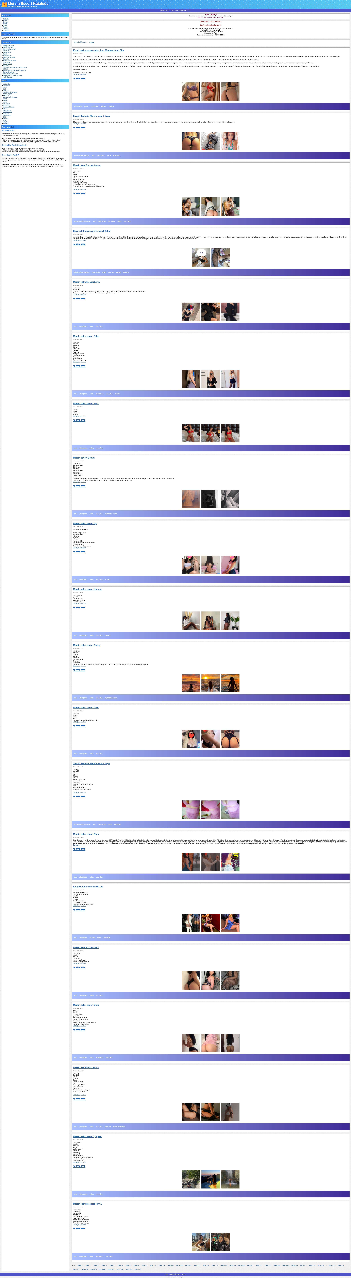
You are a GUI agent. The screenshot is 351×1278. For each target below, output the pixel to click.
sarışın (5, 100)
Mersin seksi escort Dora (86, 834)
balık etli (6, 113)
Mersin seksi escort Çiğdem (87, 1136)
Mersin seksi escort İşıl (85, 523)
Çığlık (5, 54)
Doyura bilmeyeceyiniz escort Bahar (92, 231)
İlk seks (5, 69)
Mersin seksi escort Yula (86, 403)
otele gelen (6, 84)
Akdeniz (6, 19)
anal (4, 120)
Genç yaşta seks (8, 46)
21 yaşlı (5, 123)
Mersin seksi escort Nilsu (86, 336)
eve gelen (6, 85)
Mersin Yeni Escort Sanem (87, 165)
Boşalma (6, 65)
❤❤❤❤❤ (79, 78)
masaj (5, 98)
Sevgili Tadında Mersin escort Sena (91, 116)
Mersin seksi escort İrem (86, 707)
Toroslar (5, 28)
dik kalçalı (6, 103)
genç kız (6, 90)
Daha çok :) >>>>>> (79, 74)
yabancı (5, 118)
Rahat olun (6, 50)
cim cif (5, 108)
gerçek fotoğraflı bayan (10, 97)
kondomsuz (7, 115)
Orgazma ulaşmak (9, 57)
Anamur (5, 20)
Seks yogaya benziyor (10, 74)
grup (4, 117)
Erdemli (5, 22)
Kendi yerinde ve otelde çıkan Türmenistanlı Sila (98, 50)
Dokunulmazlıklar (9, 72)
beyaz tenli (6, 105)
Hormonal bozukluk (9, 49)
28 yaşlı (92, 937)
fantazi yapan (7, 94)
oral (4, 89)
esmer (5, 102)
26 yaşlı (5, 122)
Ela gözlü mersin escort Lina (88, 886)
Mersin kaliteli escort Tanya (87, 1204)
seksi (5, 87)
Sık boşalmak (7, 64)
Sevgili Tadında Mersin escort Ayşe (91, 763)
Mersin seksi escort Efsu (86, 1005)
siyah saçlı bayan (8, 107)
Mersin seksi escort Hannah (87, 589)
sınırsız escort (7, 112)
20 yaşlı (107, 635)
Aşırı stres (6, 62)
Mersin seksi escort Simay (86, 645)
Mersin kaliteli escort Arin (86, 282)
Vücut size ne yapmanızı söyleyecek (15, 67)
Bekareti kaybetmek (9, 60)
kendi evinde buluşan (10, 92)
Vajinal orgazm (8, 77)
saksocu (6, 95)
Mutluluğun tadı (8, 47)
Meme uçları (7, 52)
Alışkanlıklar (7, 55)
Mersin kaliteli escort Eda (86, 1067)
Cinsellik (6, 59)
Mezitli (5, 24)
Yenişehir (6, 30)
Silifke (5, 25)
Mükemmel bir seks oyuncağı (12, 75)
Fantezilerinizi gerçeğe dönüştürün (14, 70)
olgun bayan (7, 110)
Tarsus (5, 27)
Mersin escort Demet (84, 458)
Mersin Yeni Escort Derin (86, 947)
